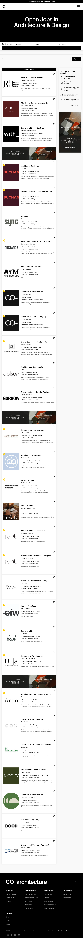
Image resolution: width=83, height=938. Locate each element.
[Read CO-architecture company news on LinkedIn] (11, 934)
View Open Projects (50, 1)
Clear (41, 48)
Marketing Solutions (50, 905)
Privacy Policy (65, 930)
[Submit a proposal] (54, 74)
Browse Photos (10, 897)
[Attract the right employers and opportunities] (61, 100)
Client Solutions (48, 901)
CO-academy (67, 897)
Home (7, 917)
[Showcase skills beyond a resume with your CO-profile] (61, 89)
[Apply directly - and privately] (61, 82)
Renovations (28, 905)
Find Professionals (30, 894)
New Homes (28, 901)
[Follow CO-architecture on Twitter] (18, 934)
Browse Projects (11, 894)
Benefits (46, 897)
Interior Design (29, 908)
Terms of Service (38, 930)
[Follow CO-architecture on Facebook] (15, 934)
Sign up (76, 59)
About (7, 920)
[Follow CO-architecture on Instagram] (7, 934)
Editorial (8, 901)
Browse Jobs (67, 894)
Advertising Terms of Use (52, 930)
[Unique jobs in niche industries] (61, 77)
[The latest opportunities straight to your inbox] (61, 95)
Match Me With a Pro (31, 897)
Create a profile (73, 105)
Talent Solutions (49, 908)
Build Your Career (70, 147)
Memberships (48, 894)
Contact (8, 924)
